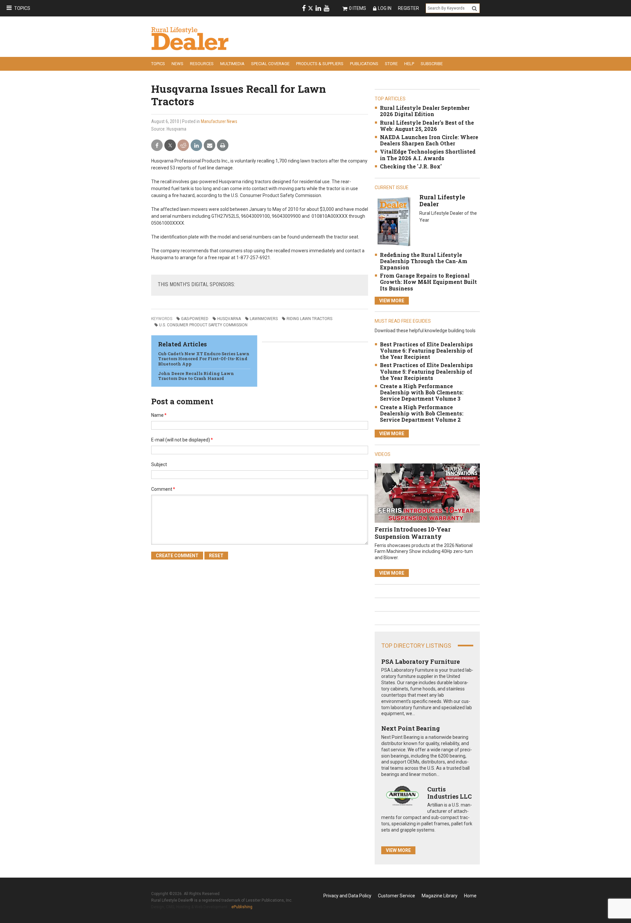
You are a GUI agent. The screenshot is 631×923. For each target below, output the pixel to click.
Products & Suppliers (319, 63)
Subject (159, 464)
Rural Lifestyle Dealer (442, 200)
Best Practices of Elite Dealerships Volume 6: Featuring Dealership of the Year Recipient (426, 350)
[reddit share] (183, 145)
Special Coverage (270, 63)
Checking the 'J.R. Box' (411, 166)
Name (159, 415)
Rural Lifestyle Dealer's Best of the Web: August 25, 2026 (427, 125)
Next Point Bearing (410, 728)
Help (409, 63)
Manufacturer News (219, 121)
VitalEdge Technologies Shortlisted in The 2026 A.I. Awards (428, 154)
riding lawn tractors (309, 318)
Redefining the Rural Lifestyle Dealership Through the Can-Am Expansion (423, 261)
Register (408, 8)
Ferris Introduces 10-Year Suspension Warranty (413, 532)
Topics (22, 8)
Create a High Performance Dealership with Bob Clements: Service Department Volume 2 (421, 413)
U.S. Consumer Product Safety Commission (203, 325)
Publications (364, 63)
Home (470, 895)
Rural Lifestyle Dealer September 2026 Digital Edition (425, 110)
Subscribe (432, 63)
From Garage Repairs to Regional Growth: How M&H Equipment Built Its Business (428, 281)
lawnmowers (264, 318)
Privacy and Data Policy (347, 895)
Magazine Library (439, 895)
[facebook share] (157, 145)
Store (391, 63)
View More (391, 300)
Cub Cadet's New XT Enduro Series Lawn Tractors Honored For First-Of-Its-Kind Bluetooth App (203, 359)
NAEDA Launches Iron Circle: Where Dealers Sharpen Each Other (429, 140)
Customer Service (396, 895)
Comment (163, 489)
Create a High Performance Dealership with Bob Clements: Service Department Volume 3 (421, 392)
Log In (384, 8)
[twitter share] (170, 145)
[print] (222, 145)
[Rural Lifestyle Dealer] (394, 221)
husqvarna (229, 318)
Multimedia (232, 63)
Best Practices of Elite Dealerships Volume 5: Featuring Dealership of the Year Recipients (426, 371)
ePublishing (241, 907)
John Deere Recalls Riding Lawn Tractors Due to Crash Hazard (196, 376)
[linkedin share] (196, 145)
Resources (202, 63)
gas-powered (194, 318)
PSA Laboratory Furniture (420, 661)
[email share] (209, 145)
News (177, 63)
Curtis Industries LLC (449, 792)
